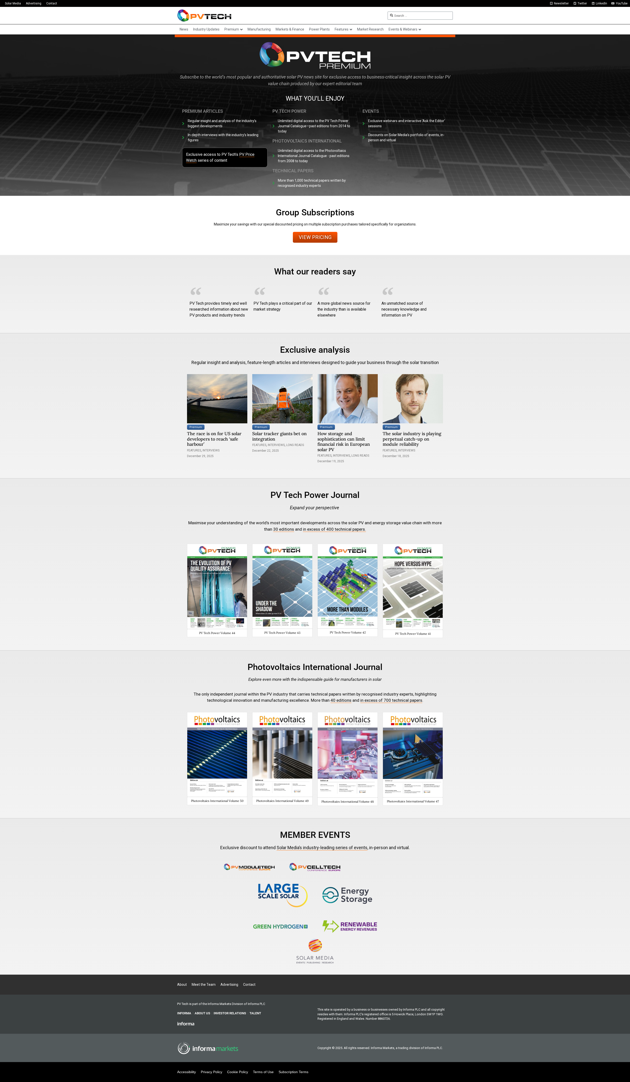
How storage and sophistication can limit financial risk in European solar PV (343, 441)
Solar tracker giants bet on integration (279, 436)
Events (370, 111)
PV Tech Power (289, 111)
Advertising (33, 3)
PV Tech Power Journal (315, 495)
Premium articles (202, 111)
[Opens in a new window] (249, 867)
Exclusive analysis (315, 350)
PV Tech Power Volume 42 (348, 632)
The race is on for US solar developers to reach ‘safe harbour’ (214, 439)
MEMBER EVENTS (315, 835)
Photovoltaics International (307, 140)
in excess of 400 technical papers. (334, 529)
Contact (51, 3)
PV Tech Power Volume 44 (217, 633)
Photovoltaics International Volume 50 (217, 801)
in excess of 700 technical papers (391, 700)
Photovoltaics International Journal (315, 667)
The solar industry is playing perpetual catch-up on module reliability (412, 439)
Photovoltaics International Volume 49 (282, 801)
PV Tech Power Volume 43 (282, 633)
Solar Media (13, 3)
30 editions (283, 529)
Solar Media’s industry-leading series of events (322, 847)
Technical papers (293, 170)
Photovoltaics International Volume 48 (347, 801)
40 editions (341, 700)
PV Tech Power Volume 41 (413, 634)
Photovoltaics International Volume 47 (413, 801)
